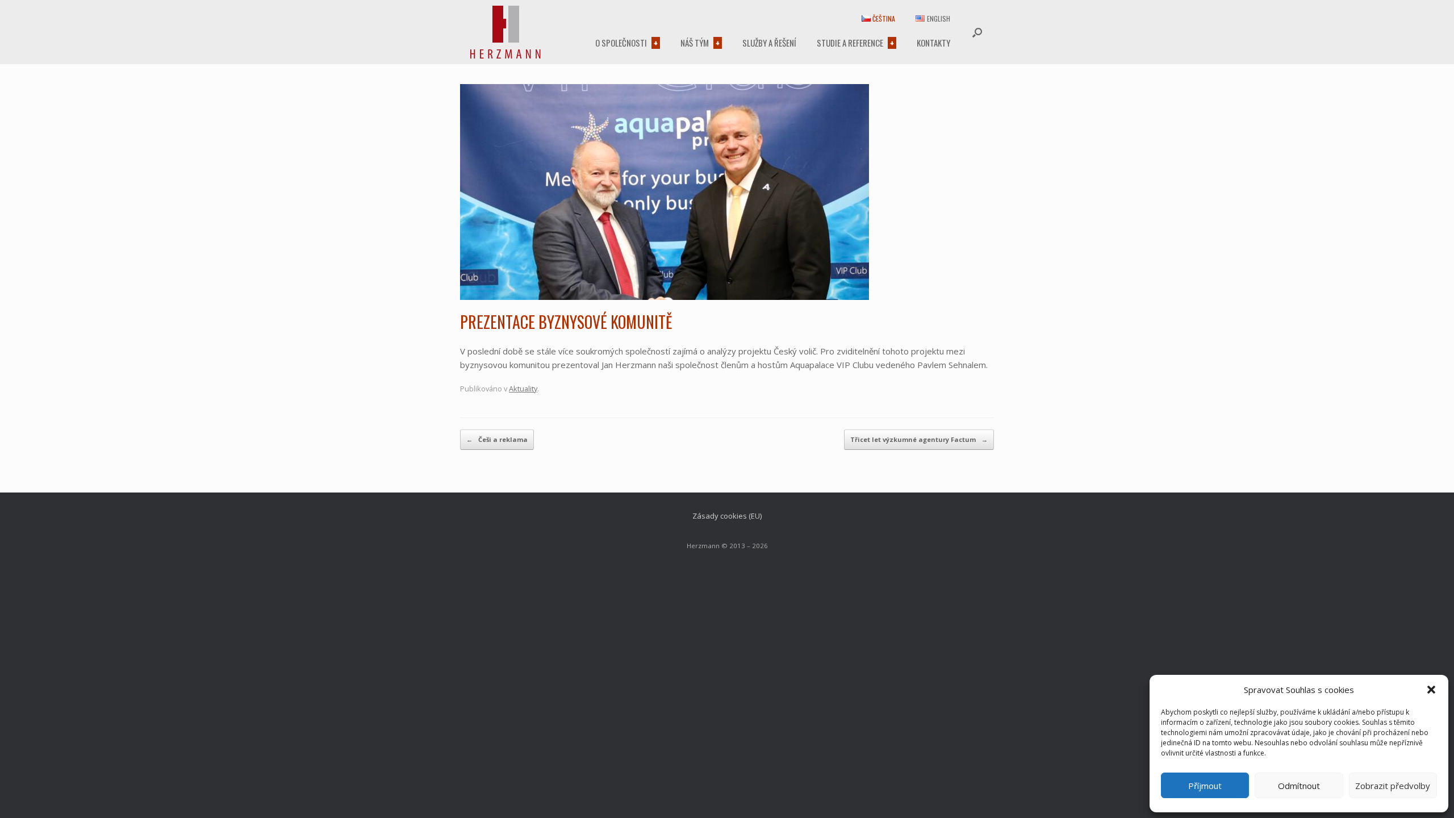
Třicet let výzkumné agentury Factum (919, 439)
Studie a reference (850, 42)
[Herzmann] (505, 32)
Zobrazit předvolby (1392, 785)
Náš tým (694, 42)
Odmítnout (1299, 785)
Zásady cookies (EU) (727, 516)
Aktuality (523, 388)
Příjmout (1205, 785)
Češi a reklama (497, 439)
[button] (1431, 689)
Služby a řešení (769, 42)
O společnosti (621, 42)
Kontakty (933, 42)
